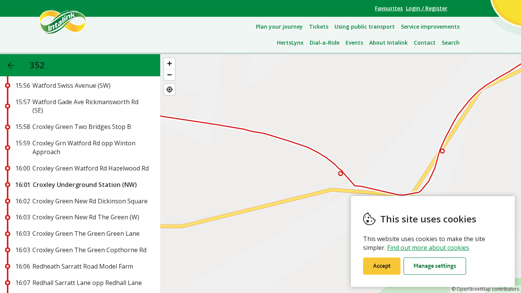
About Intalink (388, 42)
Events (354, 42)
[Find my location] (169, 89)
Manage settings (434, 265)
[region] (340, 173)
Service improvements (430, 26)
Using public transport (364, 26)
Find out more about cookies (428, 247)
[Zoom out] (169, 74)
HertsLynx (290, 42)
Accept (382, 265)
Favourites (389, 8)
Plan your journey (279, 26)
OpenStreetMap (474, 289)
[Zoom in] (169, 63)
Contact (425, 42)
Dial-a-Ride (324, 42)
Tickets (318, 26)
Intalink (71, 21)
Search (451, 42)
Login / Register (426, 8)
